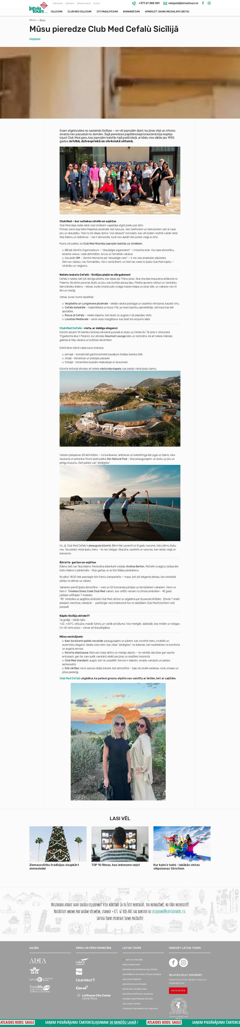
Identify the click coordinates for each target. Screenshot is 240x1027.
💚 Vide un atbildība (132, 960)
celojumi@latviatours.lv (183, 3)
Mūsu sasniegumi (131, 964)
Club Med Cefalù (71, 328)
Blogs (97, 3)
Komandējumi (131, 11)
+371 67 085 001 (149, 3)
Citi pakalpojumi (107, 11)
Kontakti (69, 3)
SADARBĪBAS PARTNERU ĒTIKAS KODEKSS (141, 974)
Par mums (58, 3)
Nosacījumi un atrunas (134, 984)
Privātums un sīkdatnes (134, 989)
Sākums (32, 20)
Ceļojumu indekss (131, 979)
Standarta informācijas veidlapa (140, 1008)
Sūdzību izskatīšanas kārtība (137, 999)
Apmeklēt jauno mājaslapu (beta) (167, 11)
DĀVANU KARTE (84, 3)
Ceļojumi (56, 11)
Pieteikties (178, 991)
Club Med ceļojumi (79, 11)
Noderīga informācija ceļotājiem (139, 969)
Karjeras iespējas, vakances (137, 994)
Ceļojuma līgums (131, 1004)
